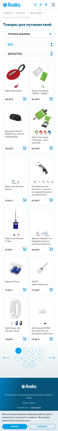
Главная (7, 13)
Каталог (21, 13)
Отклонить (42, 427)
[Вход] (40, 4)
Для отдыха (36, 13)
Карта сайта (29, 403)
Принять (15, 427)
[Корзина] (46, 4)
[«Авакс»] (11, 4)
